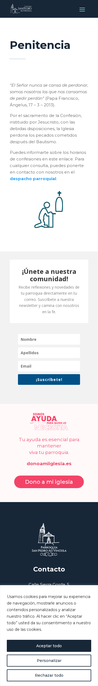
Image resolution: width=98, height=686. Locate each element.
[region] (49, 635)
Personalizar (49, 660)
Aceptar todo (49, 645)
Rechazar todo (49, 675)
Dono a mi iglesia (49, 482)
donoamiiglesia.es (49, 463)
